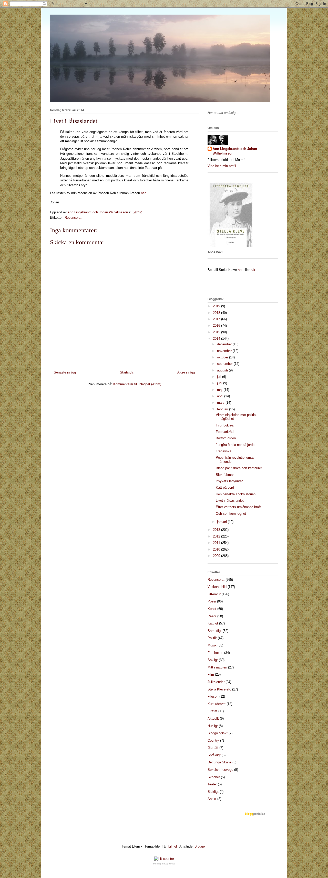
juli (219, 377)
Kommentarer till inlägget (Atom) (137, 384)
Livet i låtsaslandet (230, 500)
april (220, 396)
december (225, 344)
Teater (212, 784)
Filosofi (213, 696)
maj (220, 390)
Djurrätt (213, 748)
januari (222, 522)
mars (221, 402)
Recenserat (73, 218)
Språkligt (214, 755)
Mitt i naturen (217, 667)
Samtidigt (215, 631)
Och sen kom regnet (231, 513)
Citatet (212, 711)
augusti (223, 370)
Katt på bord (225, 487)
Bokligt (213, 660)
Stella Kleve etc (219, 689)
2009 (217, 556)
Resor (212, 616)
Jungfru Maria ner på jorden (236, 445)
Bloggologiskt (218, 733)
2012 (217, 536)
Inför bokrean (225, 425)
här (240, 270)
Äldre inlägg (186, 372)
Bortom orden (226, 438)
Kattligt (213, 623)
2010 (217, 549)
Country (213, 740)
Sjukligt (213, 792)
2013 (217, 530)
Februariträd (224, 432)
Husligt (213, 726)
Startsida (126, 372)
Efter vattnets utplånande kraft (238, 507)
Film (211, 674)
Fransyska (223, 451)
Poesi (212, 601)
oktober (223, 357)
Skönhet (214, 777)
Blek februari (225, 475)
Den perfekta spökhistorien (235, 494)
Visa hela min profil (222, 166)
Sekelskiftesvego (220, 770)
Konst (212, 609)
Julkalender (216, 682)
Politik (212, 638)
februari (223, 409)
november (225, 351)
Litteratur (214, 594)
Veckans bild (217, 587)
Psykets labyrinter (229, 481)
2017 (217, 319)
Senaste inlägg (65, 372)
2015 (217, 332)
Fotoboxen (215, 653)
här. (143, 193)
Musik (212, 645)
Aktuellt (213, 718)
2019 (217, 306)
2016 (217, 325)
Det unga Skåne (219, 762)
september (225, 364)
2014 (217, 339)
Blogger (200, 846)
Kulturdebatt (216, 704)
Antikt (212, 799)
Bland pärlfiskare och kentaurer (239, 468)
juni (220, 383)
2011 (217, 543)
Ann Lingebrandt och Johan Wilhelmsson (235, 151)
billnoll (173, 846)
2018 (217, 313)
